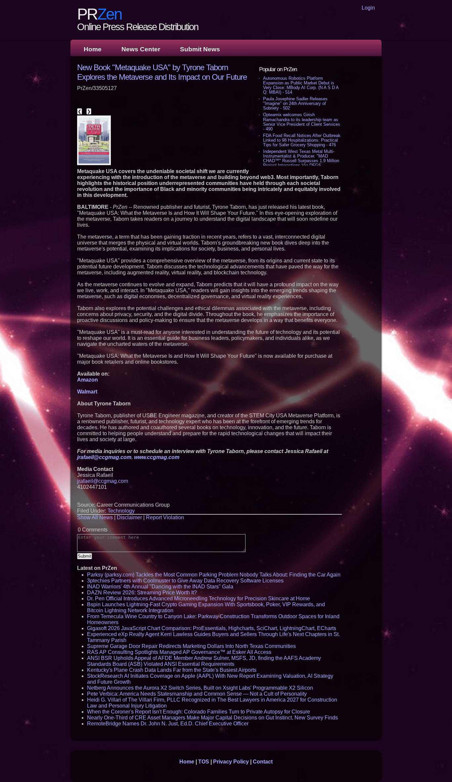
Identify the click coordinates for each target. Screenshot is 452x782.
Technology (121, 511)
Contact (263, 761)
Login (368, 8)
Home (93, 49)
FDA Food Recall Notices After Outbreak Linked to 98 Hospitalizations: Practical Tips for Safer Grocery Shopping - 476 (301, 140)
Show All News (95, 517)
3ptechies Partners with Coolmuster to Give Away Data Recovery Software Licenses (185, 580)
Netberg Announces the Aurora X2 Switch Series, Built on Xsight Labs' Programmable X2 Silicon (200, 688)
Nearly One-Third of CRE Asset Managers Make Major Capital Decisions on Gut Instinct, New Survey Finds (212, 717)
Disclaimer (129, 517)
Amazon (87, 380)
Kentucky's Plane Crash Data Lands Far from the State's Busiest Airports (171, 670)
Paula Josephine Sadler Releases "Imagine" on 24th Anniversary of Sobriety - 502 (295, 103)
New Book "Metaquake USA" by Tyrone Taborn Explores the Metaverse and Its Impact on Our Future (162, 72)
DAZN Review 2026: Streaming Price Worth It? (142, 592)
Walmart (87, 391)
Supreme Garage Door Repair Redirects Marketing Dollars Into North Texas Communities (191, 646)
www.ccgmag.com (156, 457)
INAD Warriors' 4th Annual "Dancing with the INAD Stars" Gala (160, 586)
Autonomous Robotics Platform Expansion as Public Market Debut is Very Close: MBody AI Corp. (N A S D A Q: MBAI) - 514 (301, 85)
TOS (203, 761)
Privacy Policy (231, 761)
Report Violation (165, 517)
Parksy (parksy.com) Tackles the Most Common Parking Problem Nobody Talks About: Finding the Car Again (213, 574)
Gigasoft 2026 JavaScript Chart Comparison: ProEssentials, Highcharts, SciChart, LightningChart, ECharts (211, 628)
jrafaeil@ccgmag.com (104, 457)
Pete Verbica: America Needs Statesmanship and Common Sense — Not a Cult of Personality (197, 694)
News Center (140, 49)
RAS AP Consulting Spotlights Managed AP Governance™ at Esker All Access (179, 652)
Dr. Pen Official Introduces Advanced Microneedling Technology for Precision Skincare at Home (198, 598)
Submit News (200, 49)
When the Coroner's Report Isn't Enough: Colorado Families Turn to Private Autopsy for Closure (198, 711)
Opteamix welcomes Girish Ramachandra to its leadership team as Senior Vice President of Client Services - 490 (301, 121)
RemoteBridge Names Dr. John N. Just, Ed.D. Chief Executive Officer (168, 723)
